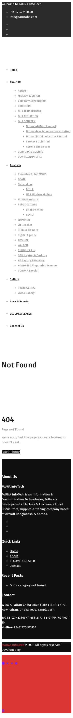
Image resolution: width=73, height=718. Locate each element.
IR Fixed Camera (28, 229)
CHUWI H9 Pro (26, 250)
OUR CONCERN (26, 121)
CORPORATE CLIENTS (30, 151)
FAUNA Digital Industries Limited (46, 136)
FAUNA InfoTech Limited (41, 126)
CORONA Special (28, 270)
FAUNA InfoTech (13, 645)
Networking (25, 184)
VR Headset (25, 224)
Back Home (11, 452)
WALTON (23, 245)
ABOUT (22, 90)
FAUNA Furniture (28, 199)
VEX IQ (29, 214)
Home (13, 69)
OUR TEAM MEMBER (29, 111)
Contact (15, 566)
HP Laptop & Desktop (31, 260)
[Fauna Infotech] (23, 58)
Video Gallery (26, 292)
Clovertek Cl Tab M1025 (32, 174)
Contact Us (17, 325)
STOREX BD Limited (38, 141)
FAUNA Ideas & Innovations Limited (48, 131)
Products (15, 165)
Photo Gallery (26, 287)
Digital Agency (27, 235)
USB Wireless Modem (39, 194)
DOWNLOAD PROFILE (30, 156)
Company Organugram (32, 100)
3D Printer (24, 219)
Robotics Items (27, 204)
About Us (15, 82)
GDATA (22, 179)
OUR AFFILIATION (28, 116)
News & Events (19, 301)
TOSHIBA (23, 240)
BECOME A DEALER (21, 313)
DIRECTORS (24, 106)
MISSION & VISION (29, 95)
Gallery (14, 279)
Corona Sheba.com (38, 146)
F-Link (30, 189)
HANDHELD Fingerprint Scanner (37, 265)
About (14, 556)
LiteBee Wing (34, 209)
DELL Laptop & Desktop (32, 255)
